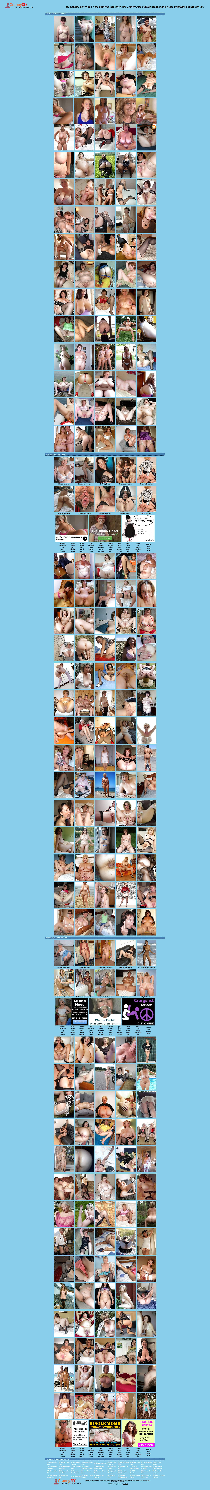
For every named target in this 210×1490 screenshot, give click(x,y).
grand (82, 549)
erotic (73, 551)
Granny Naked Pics (125, 967)
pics (119, 543)
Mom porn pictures (125, 484)
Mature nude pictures (105, 967)
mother (110, 545)
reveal (128, 547)
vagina (148, 544)
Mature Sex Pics (100, 1463)
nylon (111, 547)
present (119, 549)
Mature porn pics (146, 513)
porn (119, 547)
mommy (101, 551)
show (138, 543)
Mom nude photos (146, 484)
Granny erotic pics (84, 484)
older (110, 549)
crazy (73, 545)
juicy (91, 547)
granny (81, 551)
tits (138, 551)
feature (82, 545)
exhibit (82, 543)
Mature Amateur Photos (84, 997)
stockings (138, 549)
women (148, 548)
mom (101, 549)
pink (119, 545)
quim (128, 543)
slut (138, 545)
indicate (91, 545)
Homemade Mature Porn (63, 997)
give (81, 547)
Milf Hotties (77, 1476)
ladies (91, 549)
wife (148, 546)
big (63, 547)
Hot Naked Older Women (146, 967)
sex (128, 551)
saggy (128, 549)
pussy (120, 551)
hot (91, 543)
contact (125, 1484)
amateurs (63, 545)
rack (128, 545)
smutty (138, 547)
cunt (72, 547)
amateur (62, 543)
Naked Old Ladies (64, 513)
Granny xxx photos (84, 513)
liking (91, 551)
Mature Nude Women (105, 997)
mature (101, 545)
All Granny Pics (125, 997)
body (62, 549)
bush (73, 543)
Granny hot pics (84, 967)
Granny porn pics (105, 513)
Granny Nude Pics (64, 967)
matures (101, 547)
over (110, 551)
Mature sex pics (63, 484)
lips (101, 543)
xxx (148, 550)
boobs (62, 551)
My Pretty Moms (105, 484)
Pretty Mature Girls (146, 997)
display (72, 549)
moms (110, 543)
